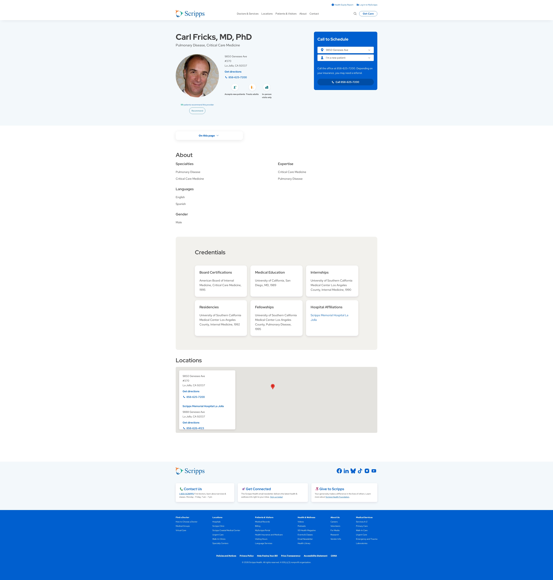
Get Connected (258, 489)
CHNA (334, 555)
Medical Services (364, 517)
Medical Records (262, 521)
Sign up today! (276, 497)
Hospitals (216, 521)
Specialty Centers (220, 543)
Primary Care (362, 526)
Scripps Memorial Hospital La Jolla (203, 406)
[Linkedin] (346, 470)
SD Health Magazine (307, 530)
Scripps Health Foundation (337, 497)
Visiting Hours (261, 539)
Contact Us (193, 489)
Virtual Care (181, 530)
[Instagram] (366, 470)
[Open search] (355, 14)
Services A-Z (361, 521)
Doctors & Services (247, 13)
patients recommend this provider (197, 104)
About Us (335, 517)
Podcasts (302, 526)
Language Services (263, 543)
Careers (334, 521)
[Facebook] (339, 470)
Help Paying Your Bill (267, 555)
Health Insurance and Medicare (269, 534)
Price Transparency (290, 555)
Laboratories (361, 543)
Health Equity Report (344, 4)
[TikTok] (360, 470)
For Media (335, 530)
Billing (257, 526)
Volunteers (335, 526)
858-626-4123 (195, 428)
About (303, 13)
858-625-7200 (238, 77)
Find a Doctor (182, 517)
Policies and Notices (226, 555)
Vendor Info (336, 539)
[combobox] (345, 57)
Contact (314, 13)
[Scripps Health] (190, 13)
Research (335, 534)
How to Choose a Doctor (186, 521)
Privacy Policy (247, 555)
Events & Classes (305, 534)
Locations (267, 13)
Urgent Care (218, 534)
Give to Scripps (331, 489)
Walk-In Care (362, 530)
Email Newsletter (305, 539)
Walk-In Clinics (218, 539)
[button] (345, 50)
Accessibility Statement (315, 555)
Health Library (304, 543)
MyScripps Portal (262, 530)
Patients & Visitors (286, 13)
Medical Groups (183, 526)
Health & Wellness (306, 517)
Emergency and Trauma (366, 539)
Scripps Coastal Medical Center (226, 530)
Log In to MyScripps (368, 4)
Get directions (233, 71)
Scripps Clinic (218, 526)
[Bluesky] (353, 470)
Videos (301, 521)
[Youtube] (373, 470)
